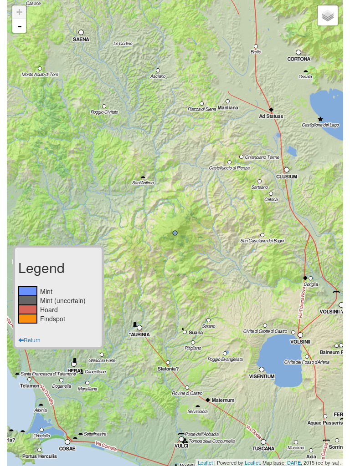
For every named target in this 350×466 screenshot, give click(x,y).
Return (32, 340)
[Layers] (328, 15)
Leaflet (205, 462)
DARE (294, 462)
